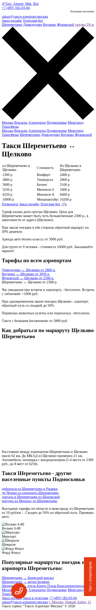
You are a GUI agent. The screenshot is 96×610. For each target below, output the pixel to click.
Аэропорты (37, 122)
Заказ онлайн (12, 20)
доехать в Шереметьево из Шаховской (31, 497)
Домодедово (32, 25)
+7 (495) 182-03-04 (16, 8)
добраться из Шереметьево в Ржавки (30, 489)
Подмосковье (57, 122)
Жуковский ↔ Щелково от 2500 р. (28, 278)
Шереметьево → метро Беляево (26, 582)
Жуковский (65, 25)
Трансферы (10, 127)
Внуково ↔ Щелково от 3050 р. (26, 274)
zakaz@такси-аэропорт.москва (25, 16)
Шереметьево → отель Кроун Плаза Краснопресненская (44, 586)
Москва (7, 122)
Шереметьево (12, 25)
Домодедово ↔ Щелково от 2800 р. (29, 270)
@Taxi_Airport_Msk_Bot (20, 4)
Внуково (49, 25)
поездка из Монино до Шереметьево (29, 501)
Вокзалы (20, 122)
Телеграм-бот (33, 20)
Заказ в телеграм (35, 598)
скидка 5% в (84, 25)
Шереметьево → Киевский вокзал (28, 578)
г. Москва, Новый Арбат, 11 (70, 602)
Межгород (75, 122)
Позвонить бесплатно (82, 11)
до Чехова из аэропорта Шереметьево (30, 493)
